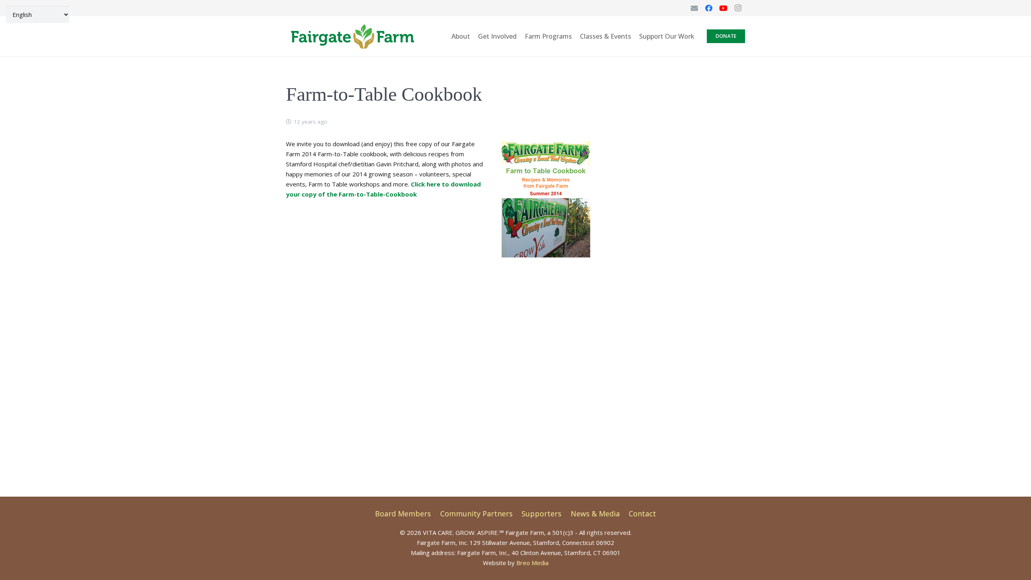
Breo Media (532, 563)
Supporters (541, 513)
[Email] (694, 8)
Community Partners (476, 513)
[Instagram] (738, 8)
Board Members (403, 513)
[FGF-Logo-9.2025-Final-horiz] (352, 36)
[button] (700, 36)
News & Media (595, 513)
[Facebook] (709, 8)
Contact (642, 513)
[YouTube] (723, 8)
